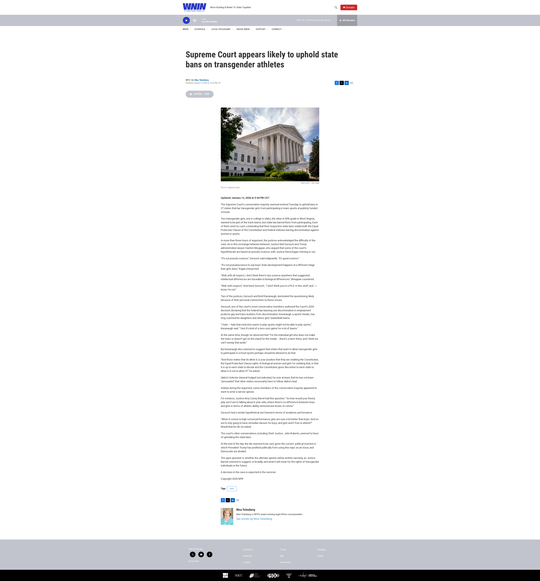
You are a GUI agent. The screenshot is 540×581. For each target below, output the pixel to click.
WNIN (185, 29)
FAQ (282, 556)
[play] (186, 20)
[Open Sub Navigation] (190, 29)
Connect (277, 29)
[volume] (194, 20)
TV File (283, 550)
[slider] (199, 20)
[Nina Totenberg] (227, 516)
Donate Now (285, 562)
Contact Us (248, 550)
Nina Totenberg (201, 80)
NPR (232, 489)
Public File (247, 556)
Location (247, 562)
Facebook (321, 550)
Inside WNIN (243, 29)
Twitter (320, 556)
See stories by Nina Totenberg (254, 518)
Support (261, 29)
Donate (350, 7)
